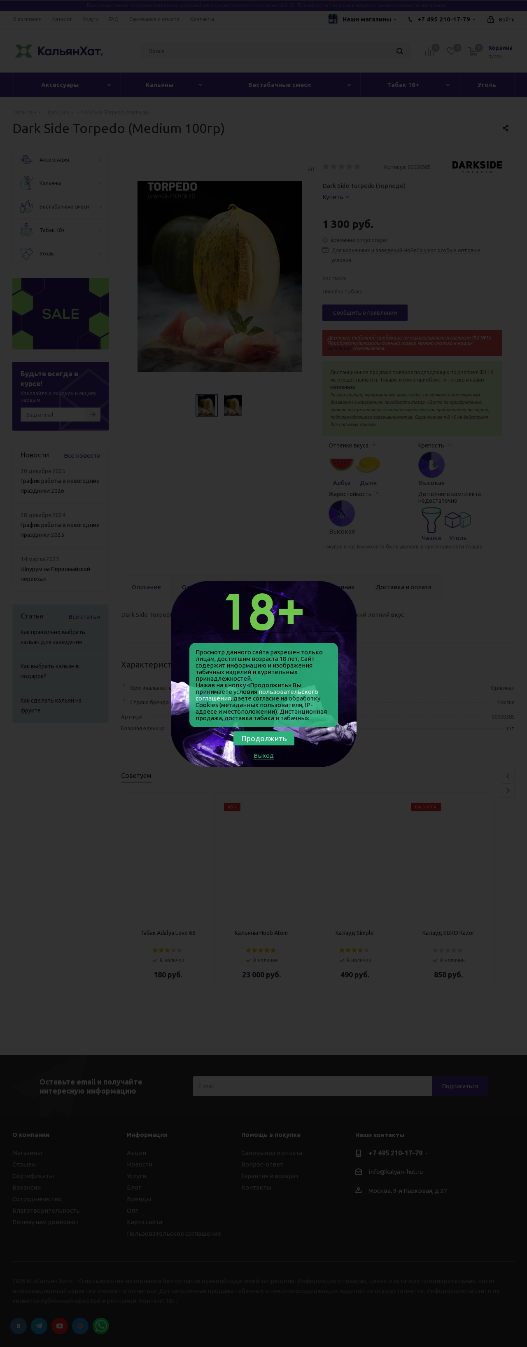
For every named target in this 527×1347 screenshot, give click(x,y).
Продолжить (264, 738)
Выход (264, 755)
